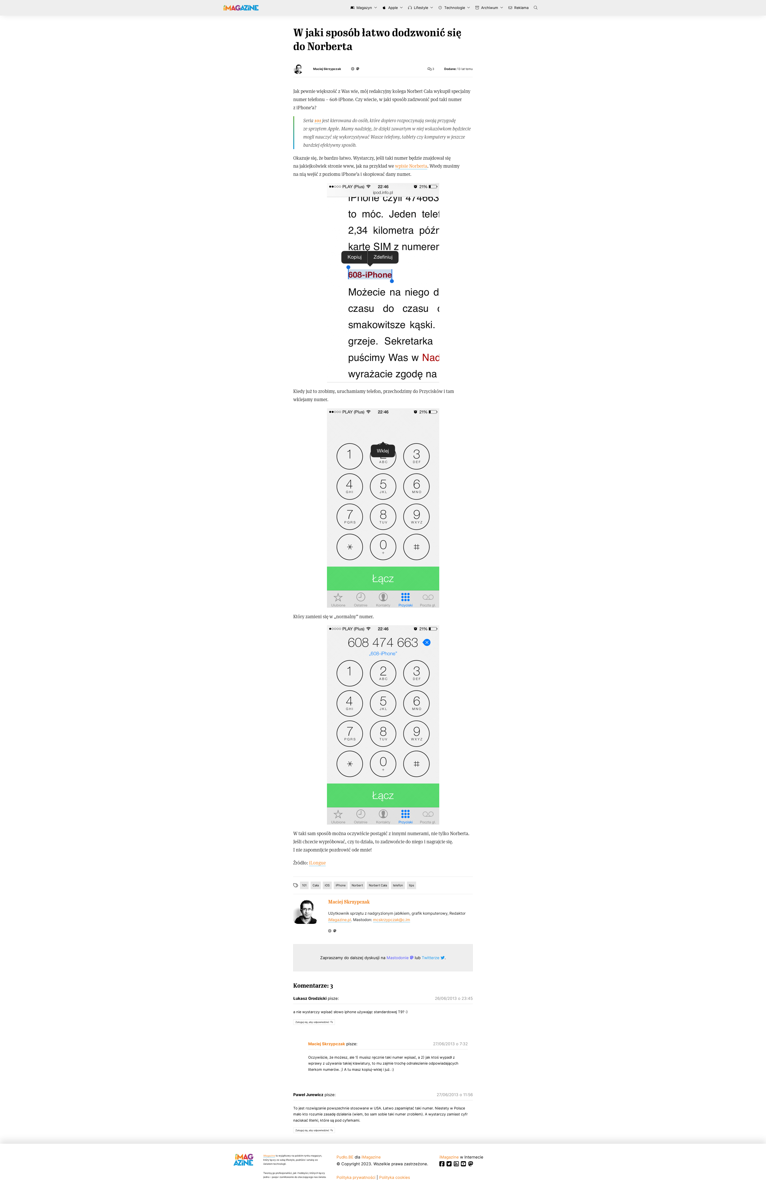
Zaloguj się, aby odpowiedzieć (312, 1022)
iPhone (341, 885)
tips (411, 885)
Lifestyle (420, 8)
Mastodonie (398, 957)
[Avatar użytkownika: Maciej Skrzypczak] (305, 911)
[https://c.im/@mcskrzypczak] (357, 69)
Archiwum (489, 8)
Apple (392, 8)
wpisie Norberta (411, 165)
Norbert (357, 885)
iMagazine (269, 1155)
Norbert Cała (378, 885)
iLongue (317, 862)
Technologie (454, 8)
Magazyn (363, 8)
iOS (327, 885)
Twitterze (431, 957)
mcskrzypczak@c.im (391, 919)
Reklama (521, 8)
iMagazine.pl (339, 919)
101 (304, 885)
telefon (398, 885)
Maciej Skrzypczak (327, 69)
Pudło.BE (345, 1157)
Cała (316, 885)
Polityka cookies (394, 1177)
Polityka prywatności (356, 1177)
